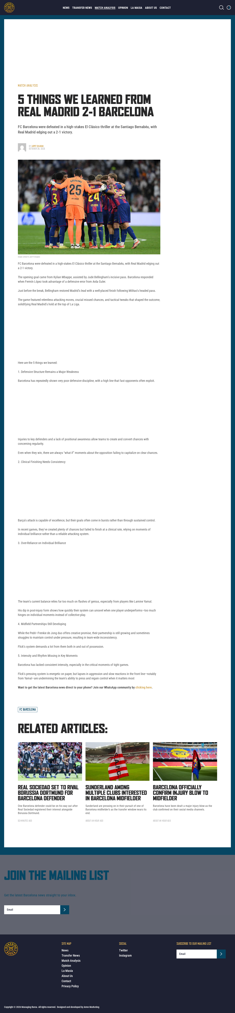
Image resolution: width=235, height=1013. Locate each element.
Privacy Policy (70, 986)
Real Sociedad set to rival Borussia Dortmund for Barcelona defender (48, 793)
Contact (165, 7)
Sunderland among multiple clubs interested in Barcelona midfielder (116, 793)
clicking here (143, 687)
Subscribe (64, 909)
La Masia (136, 7)
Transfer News (82, 7)
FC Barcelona (27, 709)
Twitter (123, 950)
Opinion (123, 7)
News (66, 7)
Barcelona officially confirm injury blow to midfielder (180, 793)
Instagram (125, 955)
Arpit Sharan (38, 146)
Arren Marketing (91, 1007)
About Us (151, 7)
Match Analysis (105, 7)
